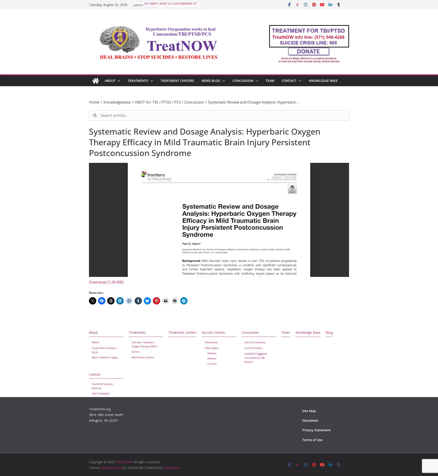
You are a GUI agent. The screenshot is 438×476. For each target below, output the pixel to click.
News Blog (210, 80)
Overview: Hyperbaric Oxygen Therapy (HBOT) (144, 344)
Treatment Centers (177, 80)
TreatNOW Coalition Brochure (102, 386)
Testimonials (211, 342)
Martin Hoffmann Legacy (105, 357)
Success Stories (213, 332)
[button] (117, 81)
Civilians (211, 363)
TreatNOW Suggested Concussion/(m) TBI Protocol (255, 358)
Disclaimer (310, 420)
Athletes (211, 358)
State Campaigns (101, 393)
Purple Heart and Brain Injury (104, 350)
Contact (289, 80)
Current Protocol (253, 348)
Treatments (138, 80)
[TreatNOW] (95, 80)
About (110, 80)
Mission (96, 342)
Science (135, 351)
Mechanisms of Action (142, 357)
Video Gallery (212, 348)
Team (270, 80)
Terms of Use (312, 440)
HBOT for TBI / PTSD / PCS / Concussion (169, 102)
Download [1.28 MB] (106, 282)
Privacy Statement (316, 430)
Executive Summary (254, 342)
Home (94, 102)
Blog (329, 332)
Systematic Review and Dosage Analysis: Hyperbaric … (253, 102)
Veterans (211, 353)
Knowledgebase (116, 102)
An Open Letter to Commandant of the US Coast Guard (170, 7)
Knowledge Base (323, 80)
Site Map (309, 411)
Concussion (242, 80)
